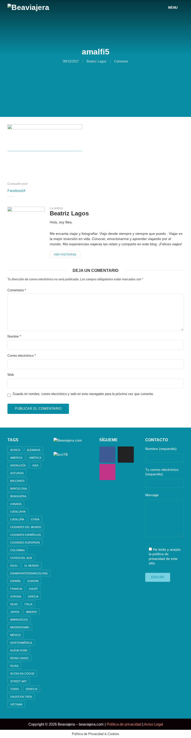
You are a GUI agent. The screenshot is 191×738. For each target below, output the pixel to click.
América (35, 457)
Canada (15, 503)
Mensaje (152, 495)
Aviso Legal (153, 724)
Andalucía (18, 465)
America (16, 457)
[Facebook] (107, 454)
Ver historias (65, 254)
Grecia (33, 596)
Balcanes (17, 480)
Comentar (121, 61)
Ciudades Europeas (25, 542)
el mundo (31, 565)
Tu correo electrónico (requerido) (162, 472)
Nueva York (18, 650)
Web (10, 375)
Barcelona (18, 488)
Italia (28, 604)
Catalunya (18, 511)
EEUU (14, 565)
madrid (31, 611)
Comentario (16, 290)
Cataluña (17, 519)
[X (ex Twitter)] (126, 454)
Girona (15, 596)
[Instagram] (107, 472)
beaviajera (18, 496)
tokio (14, 689)
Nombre (14, 336)
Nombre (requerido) (161, 449)
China (35, 519)
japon (14, 611)
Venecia (31, 689)
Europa (33, 581)
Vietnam (16, 704)
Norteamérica (21, 642)
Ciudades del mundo (25, 527)
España (15, 581)
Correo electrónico (21, 355)
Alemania (33, 449)
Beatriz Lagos (96, 61)
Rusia (14, 665)
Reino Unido (19, 658)
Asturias (17, 473)
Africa (15, 449)
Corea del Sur (21, 557)
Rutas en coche (22, 673)
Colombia (17, 550)
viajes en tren (21, 696)
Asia (35, 465)
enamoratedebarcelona (29, 573)
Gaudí (33, 588)
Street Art (18, 681)
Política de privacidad (124, 724)
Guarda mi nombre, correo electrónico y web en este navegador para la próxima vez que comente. (83, 394)
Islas (14, 604)
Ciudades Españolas (25, 534)
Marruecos (19, 619)
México (15, 635)
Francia (16, 588)
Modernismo (19, 627)
